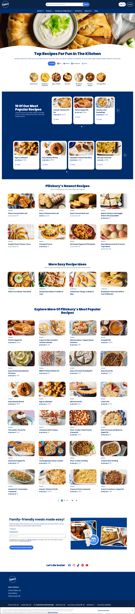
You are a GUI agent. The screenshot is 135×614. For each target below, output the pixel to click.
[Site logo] (12, 579)
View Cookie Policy (53, 612)
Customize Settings (103, 610)
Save (52, 63)
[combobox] (65, 4)
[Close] (132, 610)
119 (72, 500)
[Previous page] (58, 500)
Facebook (76, 63)
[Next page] (76, 500)
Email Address (14, 532)
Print (85, 63)
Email (67, 64)
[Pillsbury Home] (5, 4)
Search (86, 4)
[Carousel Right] (118, 110)
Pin (60, 63)
